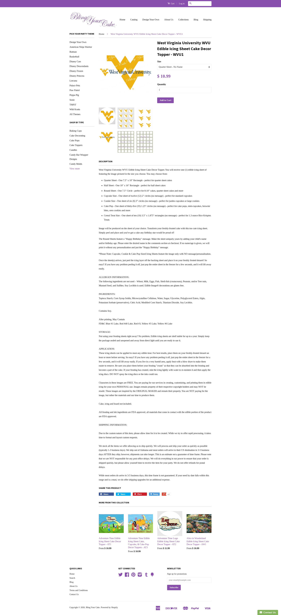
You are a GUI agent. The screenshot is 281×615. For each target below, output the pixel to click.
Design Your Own (150, 19)
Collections (183, 19)
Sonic (72, 100)
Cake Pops (74, 140)
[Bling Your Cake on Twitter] (120, 576)
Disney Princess (77, 76)
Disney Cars (75, 61)
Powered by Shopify (109, 607)
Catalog (133, 19)
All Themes (75, 114)
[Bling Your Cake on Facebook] (127, 576)
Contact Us (74, 594)
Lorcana (73, 80)
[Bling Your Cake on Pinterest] (133, 576)
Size (159, 61)
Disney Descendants (79, 66)
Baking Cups (76, 131)
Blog (196, 19)
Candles (73, 150)
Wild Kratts (75, 109)
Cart (172, 3)
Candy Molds (76, 164)
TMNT (73, 104)
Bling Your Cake (93, 607)
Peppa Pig (74, 95)
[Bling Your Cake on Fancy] (152, 576)
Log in (182, 3)
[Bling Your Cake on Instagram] (140, 576)
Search (72, 578)
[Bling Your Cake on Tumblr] (146, 576)
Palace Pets (75, 85)
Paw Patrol (75, 90)
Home (122, 19)
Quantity (161, 84)
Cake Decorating (77, 135)
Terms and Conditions (79, 590)
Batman (73, 52)
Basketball (74, 56)
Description (105, 161)
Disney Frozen (76, 71)
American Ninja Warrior (81, 47)
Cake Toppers (76, 145)
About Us (168, 19)
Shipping (207, 19)
